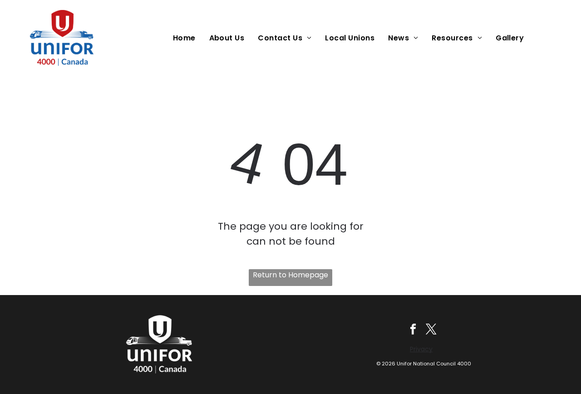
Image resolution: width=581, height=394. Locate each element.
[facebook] (413, 330)
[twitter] (431, 330)
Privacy (421, 349)
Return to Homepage (290, 275)
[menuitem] (186, 38)
